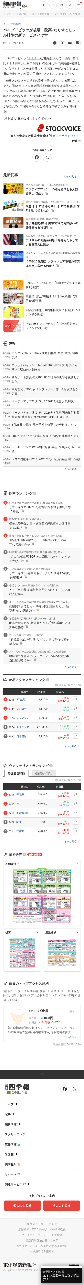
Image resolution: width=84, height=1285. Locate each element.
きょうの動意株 (41, 14)
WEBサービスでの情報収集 (49, 1229)
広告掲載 (23, 1229)
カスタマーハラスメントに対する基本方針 (42, 1246)
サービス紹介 (49, 1224)
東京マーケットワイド (64, 136)
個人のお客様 (22, 1205)
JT (17, 803)
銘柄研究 (11, 1124)
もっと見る (70, 176)
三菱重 (20, 831)
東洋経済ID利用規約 (42, 1251)
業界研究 (11, 1144)
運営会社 (32, 1224)
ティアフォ (23, 718)
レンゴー (22, 708)
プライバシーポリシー (35, 1235)
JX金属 (21, 699)
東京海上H (22, 813)
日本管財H (23, 736)
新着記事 (21, 14)
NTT (18, 822)
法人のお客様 (62, 1205)
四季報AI (11, 1164)
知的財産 (57, 1235)
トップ (7, 14)
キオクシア (23, 727)
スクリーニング (15, 1134)
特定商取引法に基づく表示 (42, 1240)
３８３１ (34, 58)
